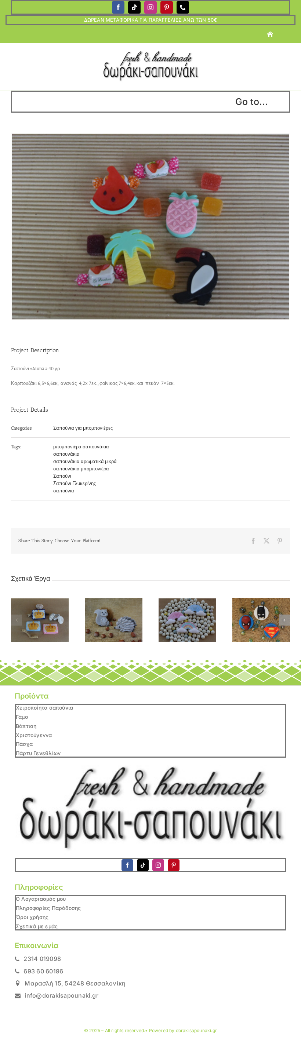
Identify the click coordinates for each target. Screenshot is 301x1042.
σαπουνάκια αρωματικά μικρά (85, 461)
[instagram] (150, 7)
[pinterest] (166, 7)
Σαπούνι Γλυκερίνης (74, 483)
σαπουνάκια (66, 454)
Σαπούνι (62, 476)
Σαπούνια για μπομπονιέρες (83, 428)
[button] (16, 620)
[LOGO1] (150, 53)
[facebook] (118, 7)
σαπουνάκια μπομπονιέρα (81, 469)
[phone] (183, 7)
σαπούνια (63, 491)
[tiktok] (134, 7)
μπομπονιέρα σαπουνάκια (81, 447)
